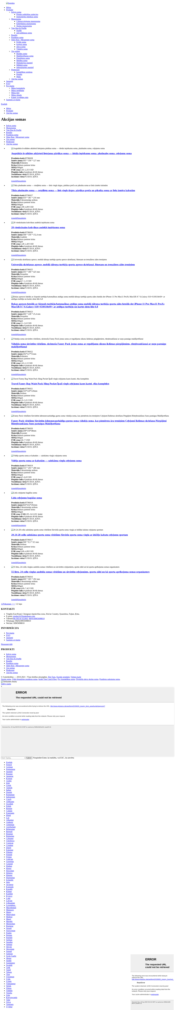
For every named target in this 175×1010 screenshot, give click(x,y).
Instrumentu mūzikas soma (27, 17)
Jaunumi (9, 81)
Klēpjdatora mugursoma (26, 24)
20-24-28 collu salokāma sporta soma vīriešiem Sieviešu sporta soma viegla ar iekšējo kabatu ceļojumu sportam (69, 534)
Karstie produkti (63, 677)
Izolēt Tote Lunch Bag (47, 679)
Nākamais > (8, 604)
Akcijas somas (17, 79)
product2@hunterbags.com (24, 616)
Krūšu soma (21, 42)
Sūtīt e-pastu (6, 684)
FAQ (8, 83)
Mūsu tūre (15, 93)
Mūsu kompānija (18, 88)
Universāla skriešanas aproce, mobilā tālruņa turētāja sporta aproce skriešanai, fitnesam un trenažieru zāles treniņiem (73, 264)
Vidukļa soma (22, 49)
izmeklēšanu (16, 181)
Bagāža (14, 35)
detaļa (23, 181)
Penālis (19, 74)
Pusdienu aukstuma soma (109, 679)
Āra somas (15, 51)
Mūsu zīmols (16, 95)
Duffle (19, 30)
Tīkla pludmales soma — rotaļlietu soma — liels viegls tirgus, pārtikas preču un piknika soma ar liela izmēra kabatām (73, 190)
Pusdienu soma (17, 37)
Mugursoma (16, 19)
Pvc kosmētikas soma (66, 679)
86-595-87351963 (20, 618)
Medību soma (21, 60)
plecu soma (20, 47)
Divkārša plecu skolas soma (87, 679)
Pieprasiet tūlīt (6, 644)
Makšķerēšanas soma (24, 56)
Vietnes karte (76, 677)
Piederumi (15, 70)
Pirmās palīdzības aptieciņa (27, 14)
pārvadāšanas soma (24, 33)
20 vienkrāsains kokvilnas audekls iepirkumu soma (38, 227)
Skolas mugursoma (24, 26)
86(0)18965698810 (37, 618)
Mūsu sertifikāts (17, 90)
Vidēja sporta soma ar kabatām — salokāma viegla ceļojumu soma (46, 460)
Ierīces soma (16, 12)
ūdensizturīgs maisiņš (25, 67)
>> (14, 604)
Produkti (9, 10)
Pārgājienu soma (23, 58)
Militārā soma (21, 65)
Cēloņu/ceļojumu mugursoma (28, 21)
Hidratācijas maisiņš (24, 63)
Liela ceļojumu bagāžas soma (26, 497)
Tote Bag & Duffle (19, 28)
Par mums (10, 86)
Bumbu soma (21, 54)
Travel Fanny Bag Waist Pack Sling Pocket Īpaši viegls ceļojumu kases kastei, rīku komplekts (60, 383)
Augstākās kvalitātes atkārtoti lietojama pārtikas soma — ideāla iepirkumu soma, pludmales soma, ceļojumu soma (71, 153)
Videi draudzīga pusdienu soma (24, 679)
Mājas (8, 7)
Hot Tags (51, 677)
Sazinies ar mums (13, 100)
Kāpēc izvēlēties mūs (19, 97)
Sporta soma (6, 679)
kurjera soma (21, 44)
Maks (18, 77)
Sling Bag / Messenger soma (22, 40)
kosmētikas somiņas (24, 72)
